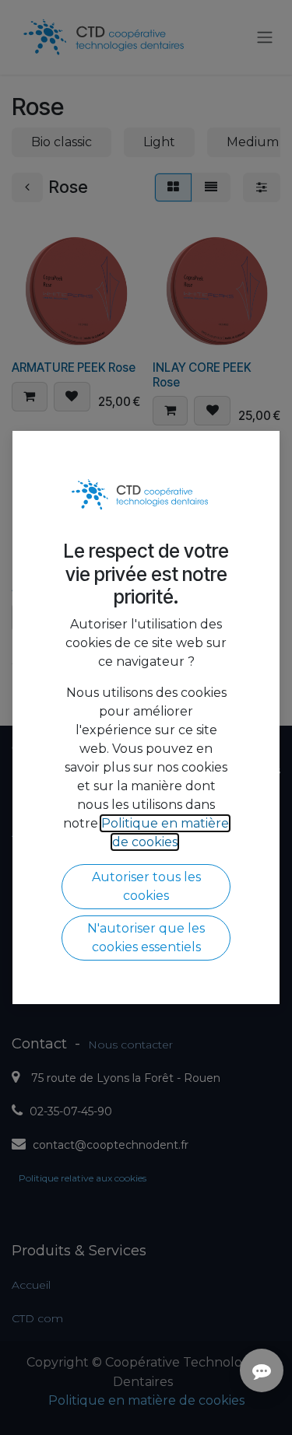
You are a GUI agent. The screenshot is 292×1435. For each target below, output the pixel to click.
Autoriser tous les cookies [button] (146, 886)
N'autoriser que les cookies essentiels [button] (146, 937)
